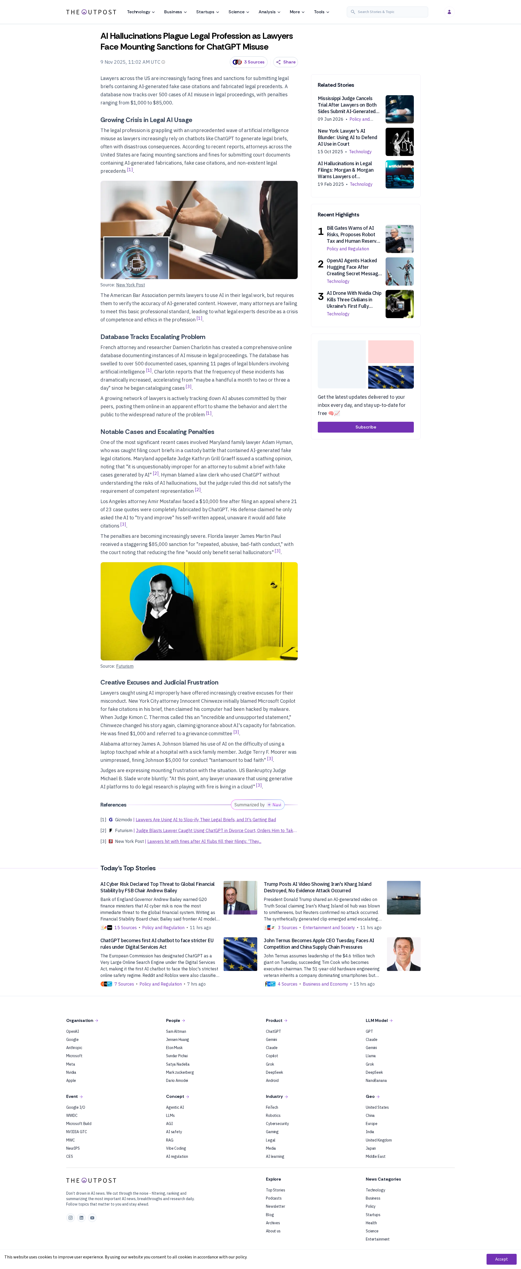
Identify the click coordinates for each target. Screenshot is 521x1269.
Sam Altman (176, 1031)
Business (173, 12)
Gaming (272, 1131)
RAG (169, 1140)
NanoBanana (376, 1080)
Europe (371, 1123)
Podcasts (274, 1198)
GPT (369, 1031)
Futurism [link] (125, 666)
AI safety (174, 1131)
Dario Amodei (177, 1080)
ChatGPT (273, 1031)
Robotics (273, 1115)
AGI (169, 1123)
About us (273, 1231)
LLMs (170, 1115)
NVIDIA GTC (76, 1131)
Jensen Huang (177, 1039)
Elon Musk (174, 1047)
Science (236, 12)
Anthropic (74, 1047)
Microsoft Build (78, 1123)
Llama (371, 1055)
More (295, 12)
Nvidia (71, 1072)
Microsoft (74, 1055)
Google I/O (75, 1107)
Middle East (375, 1156)
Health (371, 1222)
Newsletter (275, 1206)
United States (377, 1107)
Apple (71, 1080)
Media (271, 1148)
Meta (70, 1064)
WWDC (71, 1115)
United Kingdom (379, 1140)
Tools (319, 12)
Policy (371, 1206)
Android (272, 1080)
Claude (272, 1047)
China (370, 1115)
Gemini (271, 1039)
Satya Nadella (178, 1064)
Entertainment (378, 1239)
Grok (270, 1064)
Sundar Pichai (177, 1055)
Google (72, 1039)
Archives (273, 1222)
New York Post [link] (130, 284)
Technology (138, 12)
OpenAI (72, 1031)
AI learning (275, 1156)
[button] (387, 12)
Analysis (267, 12)
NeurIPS (73, 1148)
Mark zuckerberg (180, 1072)
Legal (270, 1140)
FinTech (272, 1107)
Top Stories (275, 1190)
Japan (371, 1148)
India (370, 1131)
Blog (270, 1214)
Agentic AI (175, 1107)
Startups (205, 12)
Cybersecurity (277, 1123)
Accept (501, 1259)
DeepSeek (274, 1072)
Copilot (272, 1055)
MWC (70, 1140)
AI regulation (177, 1156)
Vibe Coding (176, 1148)
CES (69, 1156)
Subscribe (365, 427)
